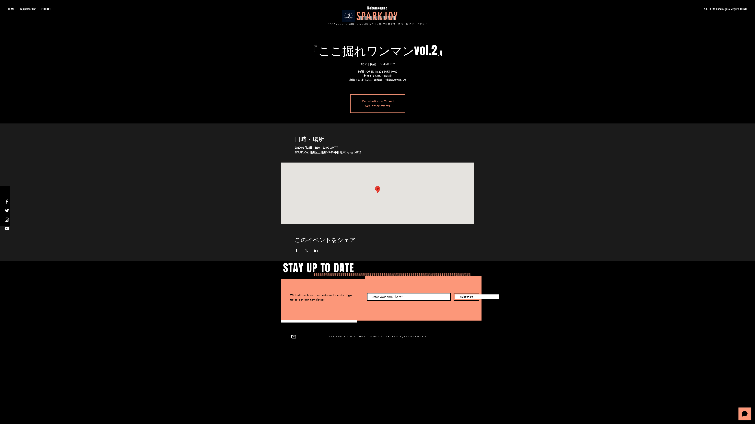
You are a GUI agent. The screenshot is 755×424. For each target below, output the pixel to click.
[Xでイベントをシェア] (306, 250)
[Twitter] (7, 210)
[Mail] (293, 337)
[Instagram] (7, 219)
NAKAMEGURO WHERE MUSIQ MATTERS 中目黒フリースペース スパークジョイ (377, 24)
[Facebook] (7, 201)
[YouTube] (7, 228)
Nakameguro (377, 8)
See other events (377, 106)
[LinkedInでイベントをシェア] (316, 250)
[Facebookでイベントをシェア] (296, 250)
